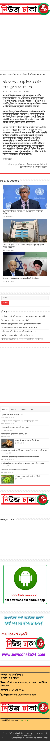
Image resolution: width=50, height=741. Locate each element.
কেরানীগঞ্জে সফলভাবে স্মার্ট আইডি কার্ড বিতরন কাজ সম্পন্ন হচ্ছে (20, 457)
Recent (13, 410)
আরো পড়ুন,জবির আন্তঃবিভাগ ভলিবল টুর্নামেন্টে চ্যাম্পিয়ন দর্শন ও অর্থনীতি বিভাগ (27, 165)
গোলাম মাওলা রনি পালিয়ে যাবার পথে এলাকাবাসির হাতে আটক (19, 421)
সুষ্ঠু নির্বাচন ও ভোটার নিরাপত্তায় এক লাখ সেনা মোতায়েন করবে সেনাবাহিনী (23, 316)
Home (4, 74)
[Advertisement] (25, 43)
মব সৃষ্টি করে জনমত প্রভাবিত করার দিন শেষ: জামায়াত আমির (19, 328)
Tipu (6, 91)
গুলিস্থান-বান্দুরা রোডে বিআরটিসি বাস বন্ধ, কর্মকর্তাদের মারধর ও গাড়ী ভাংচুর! (24, 450)
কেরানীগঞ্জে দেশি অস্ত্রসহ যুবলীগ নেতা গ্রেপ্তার (14, 470)
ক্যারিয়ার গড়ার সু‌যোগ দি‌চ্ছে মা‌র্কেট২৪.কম (14, 434)
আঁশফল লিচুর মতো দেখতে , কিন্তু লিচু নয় (27, 440)
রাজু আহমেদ (14, 677)
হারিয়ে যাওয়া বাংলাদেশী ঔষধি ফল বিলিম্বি (27, 476)
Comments (23, 410)
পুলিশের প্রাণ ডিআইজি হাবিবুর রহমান (12, 415)
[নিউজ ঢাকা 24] (25, 8)
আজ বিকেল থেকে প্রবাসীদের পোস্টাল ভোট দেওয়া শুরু (17, 335)
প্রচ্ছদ (9, 74)
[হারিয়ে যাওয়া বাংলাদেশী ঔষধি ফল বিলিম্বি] (7, 479)
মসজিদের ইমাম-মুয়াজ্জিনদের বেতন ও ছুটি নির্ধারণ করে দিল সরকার (21, 324)
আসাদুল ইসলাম (16, 674)
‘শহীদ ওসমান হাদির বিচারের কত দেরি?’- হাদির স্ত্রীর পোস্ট (18, 331)
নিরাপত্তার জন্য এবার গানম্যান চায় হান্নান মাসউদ (15, 320)
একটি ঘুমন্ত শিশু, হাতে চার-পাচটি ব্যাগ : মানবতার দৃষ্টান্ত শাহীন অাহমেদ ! (23, 463)
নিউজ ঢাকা (7, 159)
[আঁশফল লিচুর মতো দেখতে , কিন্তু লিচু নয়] (7, 443)
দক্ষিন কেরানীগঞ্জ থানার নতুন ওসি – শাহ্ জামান (15, 427)
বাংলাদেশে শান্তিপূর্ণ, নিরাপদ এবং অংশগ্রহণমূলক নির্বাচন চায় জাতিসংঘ (22, 339)
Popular (5, 410)
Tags (31, 410)
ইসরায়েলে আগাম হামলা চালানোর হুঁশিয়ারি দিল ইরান (21, 278)
